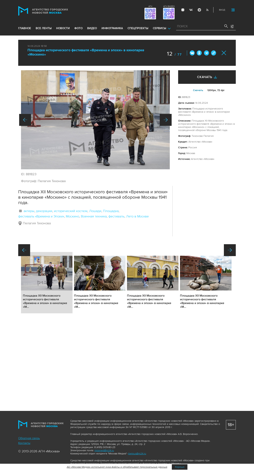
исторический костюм (70, 211)
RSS (207, 10)
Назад (25, 120)
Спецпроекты (138, 28)
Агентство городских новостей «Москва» (50, 11)
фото (78, 28)
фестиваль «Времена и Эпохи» (41, 216)
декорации (44, 211)
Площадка (111, 211)
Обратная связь (29, 438)
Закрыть (223, 52)
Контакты (24, 443)
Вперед (166, 120)
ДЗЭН (183, 10)
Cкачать (198, 90)
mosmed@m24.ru (104, 450)
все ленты (44, 28)
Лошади (95, 211)
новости (63, 28)
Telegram (199, 10)
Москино (72, 216)
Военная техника (94, 216)
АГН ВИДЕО (169, 6)
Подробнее (47, 282)
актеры (29, 211)
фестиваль (116, 216)
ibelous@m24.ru (137, 453)
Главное (24, 28)
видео (92, 28)
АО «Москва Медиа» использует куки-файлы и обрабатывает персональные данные (117, 467)
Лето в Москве (137, 216)
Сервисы (159, 28)
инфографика (112, 28)
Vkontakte (191, 10)
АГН (150, 6)
